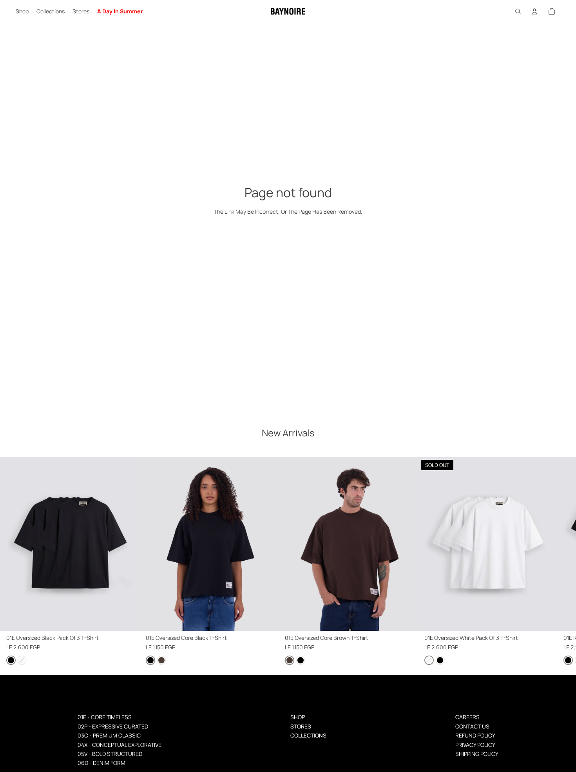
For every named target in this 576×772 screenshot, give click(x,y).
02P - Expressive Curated (113, 726)
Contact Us (472, 726)
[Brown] (161, 659)
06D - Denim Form (101, 763)
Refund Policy (475, 735)
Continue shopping (288, 237)
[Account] (534, 11)
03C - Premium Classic (109, 735)
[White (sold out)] (22, 659)
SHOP (297, 717)
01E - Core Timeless (105, 717)
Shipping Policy (476, 753)
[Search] (518, 11)
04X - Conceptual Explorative (119, 744)
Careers (467, 717)
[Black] (11, 659)
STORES (300, 726)
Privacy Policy (475, 744)
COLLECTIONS (308, 735)
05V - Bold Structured (110, 753)
